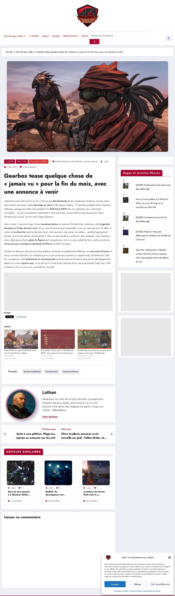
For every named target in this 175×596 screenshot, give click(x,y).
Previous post (49, 429)
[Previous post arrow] (5, 434)
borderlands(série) (62, 161)
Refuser (137, 584)
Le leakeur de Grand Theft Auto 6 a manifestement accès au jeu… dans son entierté (94, 493)
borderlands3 (77, 161)
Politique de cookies (121, 591)
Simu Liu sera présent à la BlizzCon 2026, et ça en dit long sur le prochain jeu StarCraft (19, 493)
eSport (45, 36)
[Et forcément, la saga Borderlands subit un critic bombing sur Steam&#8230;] (21, 339)
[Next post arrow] (112, 434)
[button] (169, 557)
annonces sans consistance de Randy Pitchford (28, 244)
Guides (56, 36)
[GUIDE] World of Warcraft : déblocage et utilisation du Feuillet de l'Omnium (153, 235)
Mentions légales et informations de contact (145, 591)
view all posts (50, 416)
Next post (66, 429)
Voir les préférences (160, 584)
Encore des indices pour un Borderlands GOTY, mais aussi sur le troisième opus (57, 351)
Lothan (106, 161)
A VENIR (33, 36)
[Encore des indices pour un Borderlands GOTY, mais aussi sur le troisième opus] (58, 339)
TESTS (84, 36)
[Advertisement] (58, 292)
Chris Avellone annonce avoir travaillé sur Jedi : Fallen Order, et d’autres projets (82, 436)
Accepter (115, 584)
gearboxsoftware (91, 161)
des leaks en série (43, 205)
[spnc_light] (168, 38)
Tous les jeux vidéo (13, 36)
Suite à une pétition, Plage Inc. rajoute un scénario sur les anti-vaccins (36, 436)
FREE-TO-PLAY (70, 36)
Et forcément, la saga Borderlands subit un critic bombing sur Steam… (20, 351)
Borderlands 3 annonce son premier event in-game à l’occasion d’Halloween (94, 351)
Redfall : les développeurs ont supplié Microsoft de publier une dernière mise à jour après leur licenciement (57, 493)
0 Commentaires (30, 167)
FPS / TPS (22, 161)
